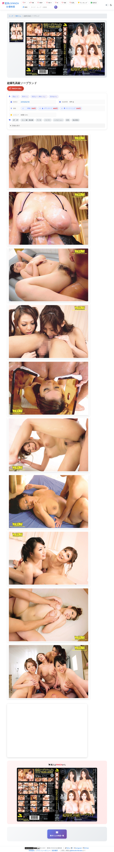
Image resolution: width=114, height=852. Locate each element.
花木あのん (53, 96)
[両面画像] (65, 49)
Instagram (78, 848)
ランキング (83, 3)
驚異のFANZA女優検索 (11, 5)
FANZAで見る (17, 88)
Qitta (68, 848)
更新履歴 (55, 850)
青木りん (18, 16)
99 (33, 3)
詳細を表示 (16, 125)
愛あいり (15, 96)
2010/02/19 (25, 102)
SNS (25, 7)
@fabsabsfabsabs (76, 850)
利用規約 (32, 850)
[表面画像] (16, 32)
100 (65, 3)
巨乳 (72, 3)
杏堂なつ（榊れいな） (39, 96)
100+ (41, 3)
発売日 (94, 3)
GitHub (86, 848)
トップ (11, 16)
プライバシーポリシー (43, 850)
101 (49, 3)
